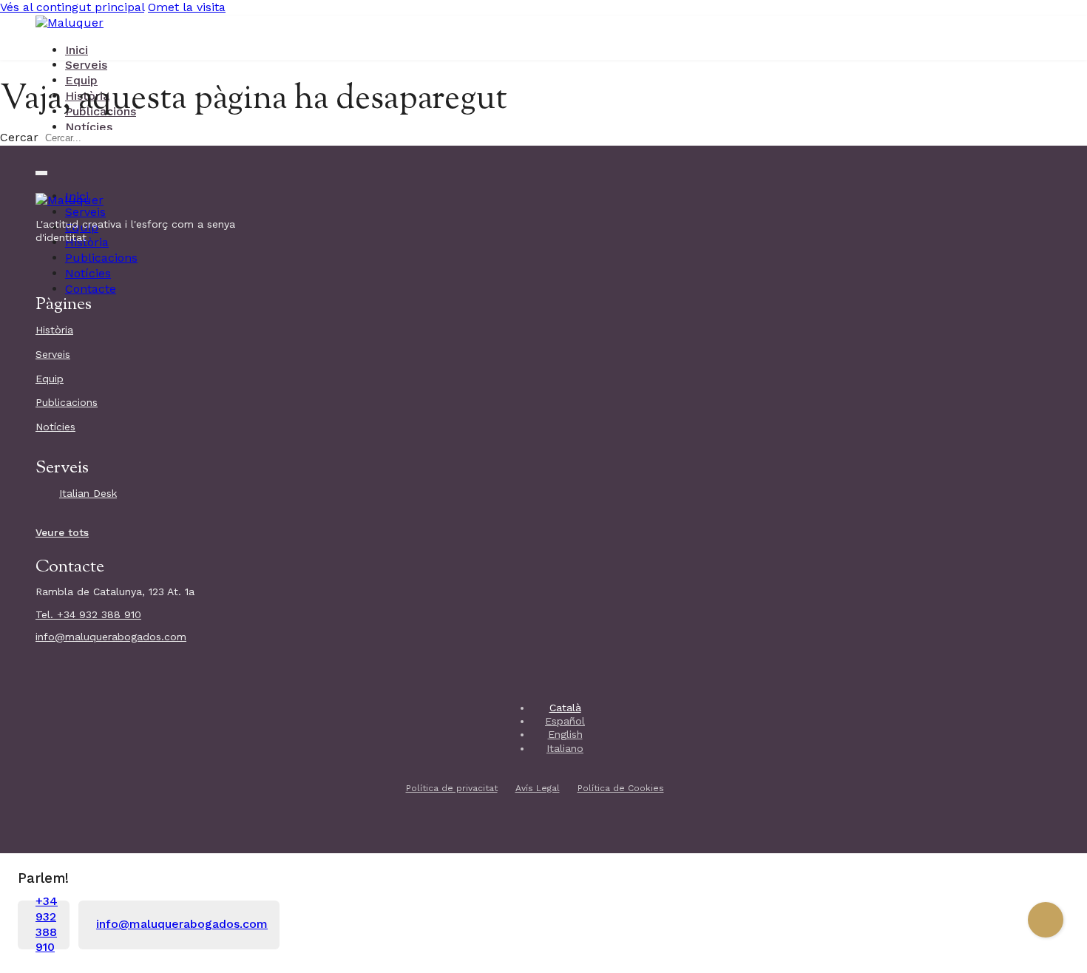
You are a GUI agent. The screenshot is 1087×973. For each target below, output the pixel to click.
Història (54, 330)
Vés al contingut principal (72, 7)
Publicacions (101, 258)
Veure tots (62, 532)
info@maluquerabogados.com (110, 637)
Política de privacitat (452, 788)
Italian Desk (88, 493)
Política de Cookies (621, 788)
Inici (76, 50)
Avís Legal (537, 788)
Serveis (86, 65)
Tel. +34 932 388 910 (88, 614)
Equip (81, 80)
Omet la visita (187, 7)
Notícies (88, 127)
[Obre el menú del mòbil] (41, 173)
